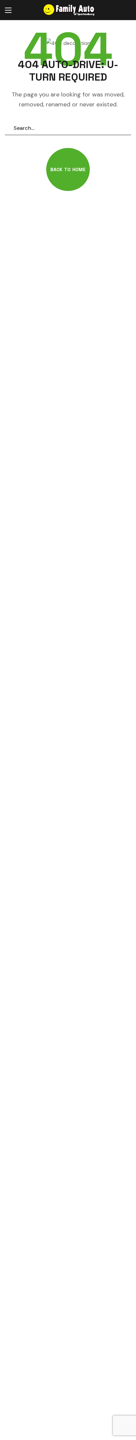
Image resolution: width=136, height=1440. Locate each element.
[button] (124, 10)
